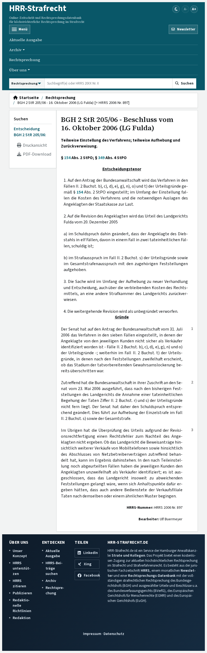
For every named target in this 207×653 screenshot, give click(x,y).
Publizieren (22, 593)
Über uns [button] (18, 70)
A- (185, 9)
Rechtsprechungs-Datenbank (151, 575)
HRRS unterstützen (21, 568)
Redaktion (21, 618)
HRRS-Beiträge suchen (54, 568)
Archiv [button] (15, 49)
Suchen (21, 119)
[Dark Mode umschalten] (176, 9)
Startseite (28, 98)
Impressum (92, 633)
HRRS (145, 570)
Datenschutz (114, 633)
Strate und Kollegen (128, 555)
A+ (194, 9)
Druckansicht (34, 145)
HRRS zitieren (19, 583)
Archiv (51, 581)
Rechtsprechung (24, 59)
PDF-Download (36, 154)
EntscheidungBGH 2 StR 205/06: (30, 132)
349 (101, 158)
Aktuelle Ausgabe (25, 40)
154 (67, 158)
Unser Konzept (20, 553)
